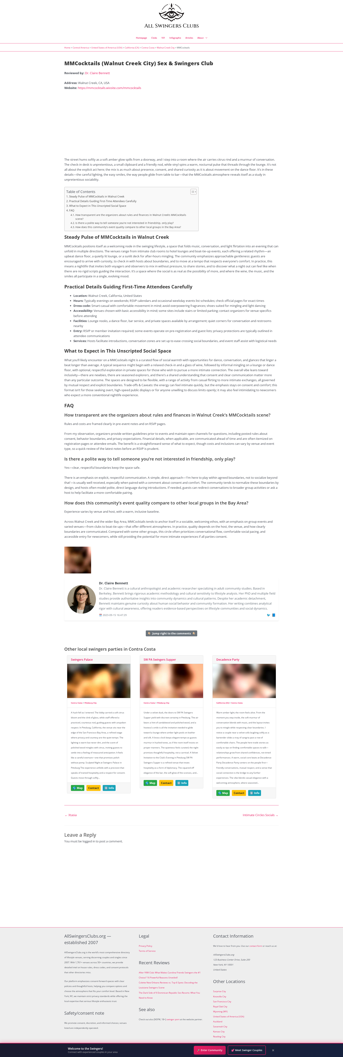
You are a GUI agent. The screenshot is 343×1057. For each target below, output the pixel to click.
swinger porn (173, 1019)
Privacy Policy (145, 945)
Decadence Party (227, 660)
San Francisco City (222, 1001)
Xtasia (71, 815)
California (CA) (132, 47)
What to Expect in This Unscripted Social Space (97, 205)
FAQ (71, 210)
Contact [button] (93, 788)
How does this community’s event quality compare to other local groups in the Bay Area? (128, 227)
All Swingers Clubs (171, 25)
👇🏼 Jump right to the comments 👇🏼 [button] (172, 633)
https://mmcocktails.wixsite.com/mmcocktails (109, 88)
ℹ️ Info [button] (109, 788)
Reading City (219, 1036)
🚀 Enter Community (209, 1050)
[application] (205, 38)
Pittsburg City (90, 703)
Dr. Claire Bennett (97, 73)
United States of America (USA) (106, 47)
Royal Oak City (220, 1006)
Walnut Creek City (166, 47)
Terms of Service (147, 950)
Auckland (217, 1021)
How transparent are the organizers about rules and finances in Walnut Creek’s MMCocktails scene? (130, 217)
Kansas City (219, 1031)
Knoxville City (219, 996)
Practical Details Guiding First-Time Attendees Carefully (102, 201)
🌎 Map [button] (78, 788)
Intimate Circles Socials (260, 815)
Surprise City (219, 991)
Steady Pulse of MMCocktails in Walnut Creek (96, 196)
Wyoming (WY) (220, 1011)
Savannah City (220, 1026)
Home (67, 47)
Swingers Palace (82, 660)
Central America (81, 47)
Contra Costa (148, 47)
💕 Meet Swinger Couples (246, 1050)
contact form (255, 945)
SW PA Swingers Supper (160, 660)
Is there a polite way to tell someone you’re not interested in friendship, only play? (124, 223)
